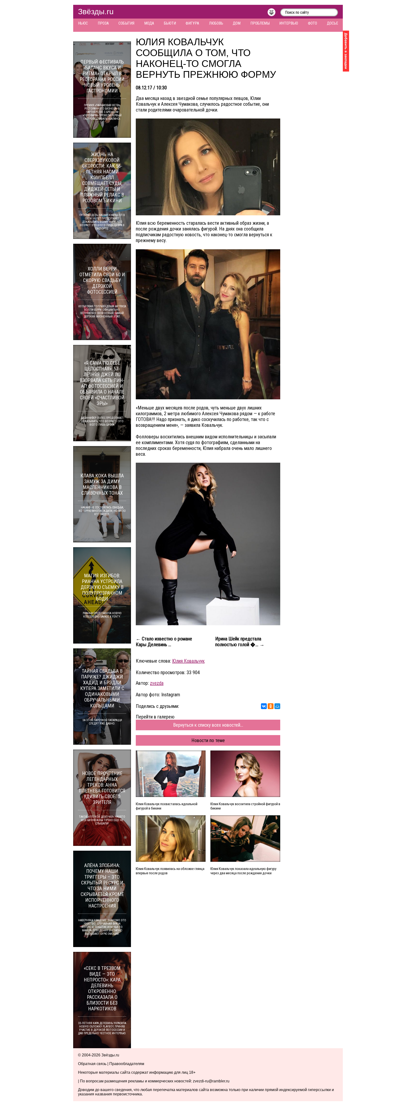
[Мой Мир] (277, 706)
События (126, 23)
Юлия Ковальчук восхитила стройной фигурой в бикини (245, 806)
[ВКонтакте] (264, 706)
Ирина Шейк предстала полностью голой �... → (239, 641)
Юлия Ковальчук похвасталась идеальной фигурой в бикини (166, 806)
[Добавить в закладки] (346, 51)
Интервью (288, 23)
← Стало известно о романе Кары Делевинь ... (164, 641)
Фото (312, 23)
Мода (149, 23)
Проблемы (260, 23)
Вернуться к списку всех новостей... (208, 725)
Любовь (216, 23)
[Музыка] (273, 13)
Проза (103, 23)
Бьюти (170, 23)
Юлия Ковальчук (188, 661)
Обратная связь (92, 1064)
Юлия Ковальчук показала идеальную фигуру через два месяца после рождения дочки (243, 871)
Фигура (192, 23)
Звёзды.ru (96, 11)
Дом (236, 23)
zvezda (156, 683)
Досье (332, 23)
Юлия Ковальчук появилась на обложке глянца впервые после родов (170, 871)
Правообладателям (126, 1064)
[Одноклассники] (270, 706)
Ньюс (83, 23)
